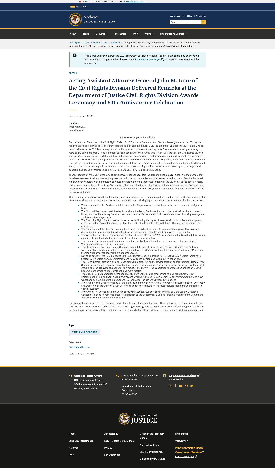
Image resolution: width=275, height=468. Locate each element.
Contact (184, 456)
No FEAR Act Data (150, 445)
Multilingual (181, 433)
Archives (73, 448)
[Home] (92, 25)
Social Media (176, 379)
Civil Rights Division (79, 347)
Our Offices (175, 16)
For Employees (112, 454)
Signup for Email (182, 375)
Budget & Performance (81, 441)
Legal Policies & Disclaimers (119, 441)
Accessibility (111, 433)
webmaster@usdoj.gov (149, 59)
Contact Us (201, 16)
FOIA (71, 454)
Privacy (108, 448)
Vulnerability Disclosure (152, 459)
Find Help (188, 16)
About (72, 433)
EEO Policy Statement (151, 452)
